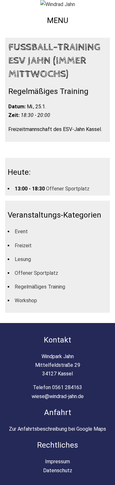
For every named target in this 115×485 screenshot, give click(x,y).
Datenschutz (57, 470)
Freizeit (23, 245)
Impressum (57, 461)
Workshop (26, 300)
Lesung (23, 259)
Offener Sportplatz (67, 189)
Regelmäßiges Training (40, 287)
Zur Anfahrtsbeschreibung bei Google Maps (57, 429)
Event (21, 231)
